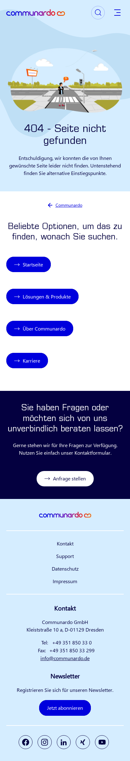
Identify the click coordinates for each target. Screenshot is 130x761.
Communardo (69, 205)
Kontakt (65, 543)
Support (65, 556)
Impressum (65, 581)
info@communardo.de (65, 658)
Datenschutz (65, 568)
